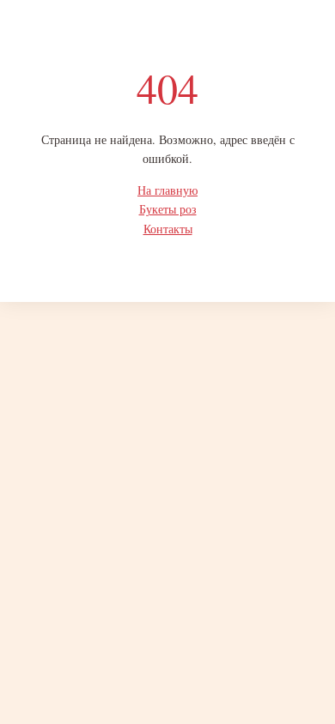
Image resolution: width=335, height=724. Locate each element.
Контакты (167, 228)
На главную (167, 190)
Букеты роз (168, 209)
